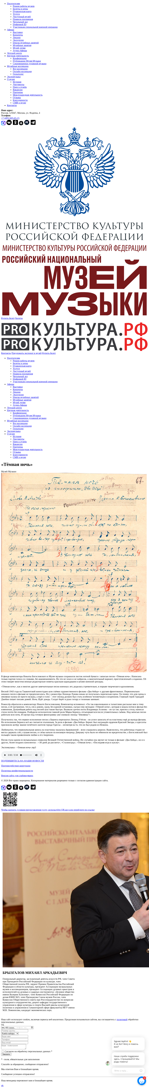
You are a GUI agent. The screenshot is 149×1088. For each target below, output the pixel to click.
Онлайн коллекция (22, 71)
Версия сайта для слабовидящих (17, 775)
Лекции (17, 37)
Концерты (18, 35)
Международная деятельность (27, 95)
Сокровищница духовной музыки (29, 63)
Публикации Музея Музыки (27, 61)
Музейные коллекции (18, 66)
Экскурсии (18, 40)
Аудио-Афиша (20, 50)
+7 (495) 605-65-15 (10, 118)
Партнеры (18, 92)
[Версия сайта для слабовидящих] (58, 353)
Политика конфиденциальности (17, 770)
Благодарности (20, 100)
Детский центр (14, 53)
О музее (11, 79)
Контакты (12, 105)
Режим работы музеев (23, 6)
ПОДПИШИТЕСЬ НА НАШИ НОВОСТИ (22, 761)
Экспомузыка (14, 76)
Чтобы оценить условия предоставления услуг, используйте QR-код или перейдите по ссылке (48, 810)
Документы (18, 84)
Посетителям (13, 3)
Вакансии (18, 89)
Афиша (10, 29)
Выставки (18, 32)
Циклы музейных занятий (26, 42)
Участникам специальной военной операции (35, 27)
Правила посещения (23, 19)
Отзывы (17, 97)
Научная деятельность (18, 56)
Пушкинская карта (22, 11)
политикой (122, 1019)
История (17, 82)
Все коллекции (20, 69)
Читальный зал (20, 22)
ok (2, 1085)
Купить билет (8, 318)
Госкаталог (18, 74)
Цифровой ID (19, 24)
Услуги (16, 14)
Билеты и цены (20, 9)
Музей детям (19, 48)
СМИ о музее (19, 103)
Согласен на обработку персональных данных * (28, 1051)
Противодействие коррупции (15, 765)
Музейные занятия (22, 45)
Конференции (20, 58)
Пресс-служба (20, 87)
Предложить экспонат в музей (26, 353)
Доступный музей (22, 16)
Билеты (19, 318)
